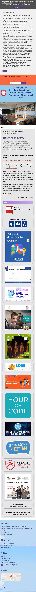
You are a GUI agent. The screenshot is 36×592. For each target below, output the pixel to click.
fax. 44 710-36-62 (8, 545)
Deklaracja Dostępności (10, 565)
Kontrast (12, 80)
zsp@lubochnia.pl (8, 547)
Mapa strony (14, 76)
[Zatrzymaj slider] (18, 123)
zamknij (4, 71)
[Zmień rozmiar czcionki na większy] (27, 76)
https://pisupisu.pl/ (11, 168)
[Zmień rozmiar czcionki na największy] (30, 76)
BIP (4, 556)
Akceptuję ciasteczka (18, 7)
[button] (2, 113)
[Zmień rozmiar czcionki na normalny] (23, 76)
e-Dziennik (6, 558)
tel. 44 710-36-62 (8, 543)
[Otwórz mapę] (11, 577)
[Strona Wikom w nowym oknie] (5, 587)
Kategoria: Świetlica (18, 131)
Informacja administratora (21, 80)
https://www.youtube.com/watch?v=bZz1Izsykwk (17, 160)
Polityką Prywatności (7, 3)
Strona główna (7, 76)
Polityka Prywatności (9, 562)
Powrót (5, 202)
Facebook (6, 560)
